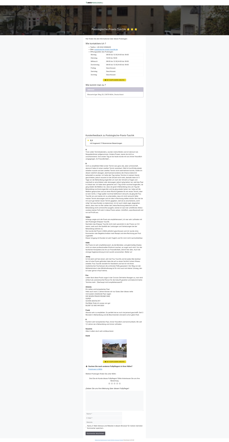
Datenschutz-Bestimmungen (101, 440)
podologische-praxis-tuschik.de (106, 49)
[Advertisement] (114, 18)
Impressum (117, 440)
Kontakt (121, 440)
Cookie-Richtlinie (111, 440)
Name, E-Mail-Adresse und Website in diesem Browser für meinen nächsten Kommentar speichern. (115, 427)
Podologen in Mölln (95, 369)
